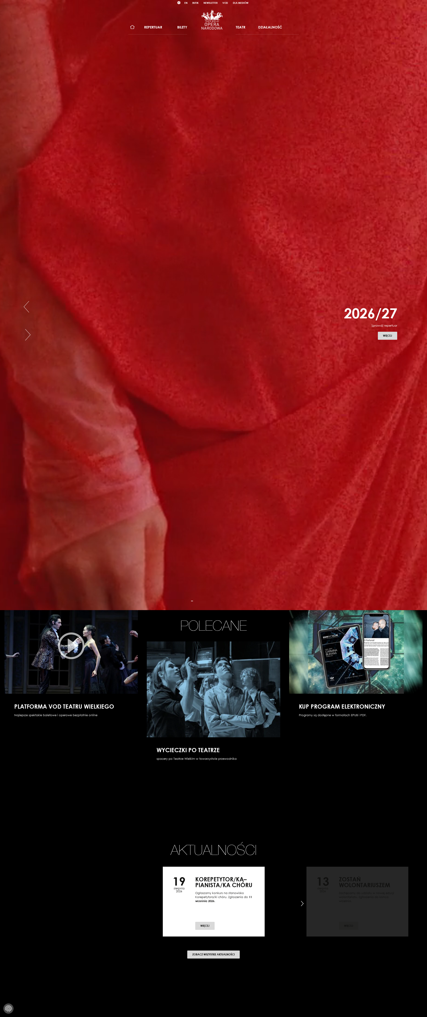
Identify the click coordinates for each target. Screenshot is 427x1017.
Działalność (270, 27)
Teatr (240, 27)
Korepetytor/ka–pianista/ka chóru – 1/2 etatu (223, 885)
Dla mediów (240, 2)
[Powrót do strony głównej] (212, 19)
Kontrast (179, 3)
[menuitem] (132, 27)
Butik (195, 2)
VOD (225, 2)
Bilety (182, 27)
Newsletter (210, 2)
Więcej (390, 347)
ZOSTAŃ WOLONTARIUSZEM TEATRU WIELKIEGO (364, 885)
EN (185, 2)
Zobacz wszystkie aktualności (213, 954)
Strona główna (132, 27)
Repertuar (153, 27)
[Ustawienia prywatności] (8, 1008)
